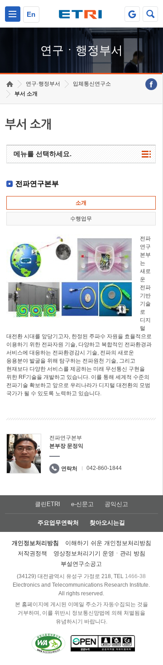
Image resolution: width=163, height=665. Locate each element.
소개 (81, 203)
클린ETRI (47, 504)
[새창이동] (132, 14)
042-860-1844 (104, 468)
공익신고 (116, 504)
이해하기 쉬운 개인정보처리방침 (108, 543)
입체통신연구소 (92, 84)
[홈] (9, 84)
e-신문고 (82, 504)
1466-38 (135, 576)
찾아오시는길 (107, 522)
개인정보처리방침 (35, 543)
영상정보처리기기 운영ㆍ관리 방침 (99, 553)
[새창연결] (151, 84)
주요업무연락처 (58, 522)
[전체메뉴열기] (12, 14)
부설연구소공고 (81, 563)
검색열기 (150, 14)
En (31, 14)
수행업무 (81, 218)
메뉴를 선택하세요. (43, 154)
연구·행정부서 (43, 84)
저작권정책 (32, 553)
